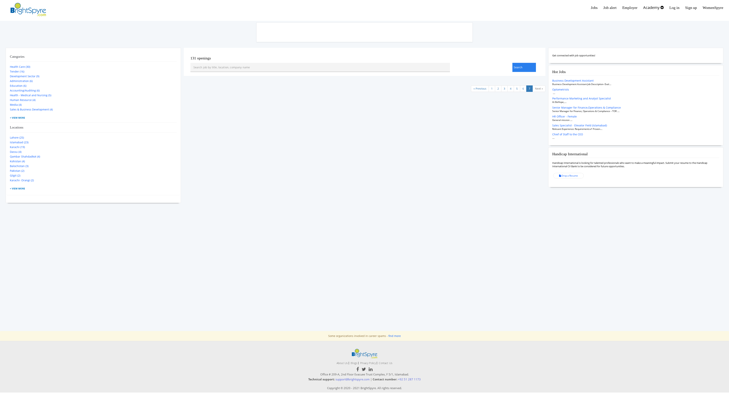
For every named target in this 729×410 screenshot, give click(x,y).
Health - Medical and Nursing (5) (30, 95)
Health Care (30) (20, 67)
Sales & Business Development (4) (31, 109)
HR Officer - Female (564, 116)
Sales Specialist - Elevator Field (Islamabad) (579, 125)
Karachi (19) (17, 147)
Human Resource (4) (23, 100)
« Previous (479, 88)
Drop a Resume (569, 175)
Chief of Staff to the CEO (567, 134)
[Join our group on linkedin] (371, 370)
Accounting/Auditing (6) (25, 90)
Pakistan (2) (17, 171)
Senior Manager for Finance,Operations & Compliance (586, 107)
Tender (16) (17, 71)
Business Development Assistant (573, 80)
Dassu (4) (15, 152)
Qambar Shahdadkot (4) (25, 156)
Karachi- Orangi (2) (22, 180)
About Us (342, 363)
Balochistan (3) (19, 166)
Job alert (610, 8)
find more (394, 336)
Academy (651, 7)
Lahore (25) (17, 137)
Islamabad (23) (19, 142)
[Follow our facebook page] (357, 370)
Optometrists (560, 89)
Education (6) (18, 86)
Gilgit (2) (15, 175)
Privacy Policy (368, 363)
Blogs (354, 363)
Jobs (594, 8)
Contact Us (385, 363)
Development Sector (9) (24, 76)
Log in (674, 8)
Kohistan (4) (17, 161)
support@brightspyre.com (352, 379)
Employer (629, 8)
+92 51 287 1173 (409, 379)
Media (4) (16, 104)
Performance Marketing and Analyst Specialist (581, 98)
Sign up (691, 8)
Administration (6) (21, 81)
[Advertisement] (364, 32)
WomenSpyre (713, 8)
